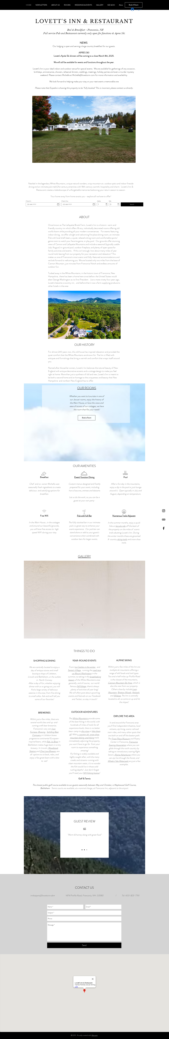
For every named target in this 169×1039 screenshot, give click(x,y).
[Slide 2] (84, 849)
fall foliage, (81, 686)
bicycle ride (120, 526)
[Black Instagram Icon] (164, 511)
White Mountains (80, 718)
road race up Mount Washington (86, 672)
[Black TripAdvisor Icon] (164, 519)
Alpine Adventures (122, 754)
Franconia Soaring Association (123, 743)
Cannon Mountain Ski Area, (120, 682)
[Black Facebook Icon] (164, 528)
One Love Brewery (48, 751)
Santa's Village (74, 670)
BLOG (55, 178)
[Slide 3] (86, 849)
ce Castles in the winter (85, 667)
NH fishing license (91, 773)
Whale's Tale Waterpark (118, 761)
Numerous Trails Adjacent (123, 515)
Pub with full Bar (84, 515)
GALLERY (84, 556)
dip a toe (85, 731)
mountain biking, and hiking (82, 737)
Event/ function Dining (84, 477)
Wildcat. (117, 695)
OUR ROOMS (86, 388)
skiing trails (122, 539)
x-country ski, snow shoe (88, 734)
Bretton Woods (124, 692)
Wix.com (95, 1035)
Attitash (135, 692)
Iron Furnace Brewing (42, 730)
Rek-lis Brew (52, 741)
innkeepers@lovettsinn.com (42, 895)
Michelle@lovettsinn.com (83, 75)
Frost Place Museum (121, 738)
